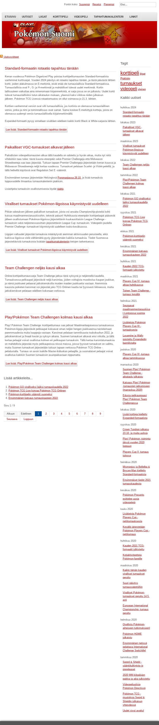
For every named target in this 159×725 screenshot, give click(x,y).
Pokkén (125, 78)
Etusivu (10, 16)
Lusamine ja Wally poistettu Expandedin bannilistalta (134, 339)
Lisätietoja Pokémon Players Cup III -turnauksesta (134, 326)
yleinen (142, 89)
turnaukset (131, 83)
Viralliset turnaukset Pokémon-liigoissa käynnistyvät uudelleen (56, 204)
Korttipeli (60, 16)
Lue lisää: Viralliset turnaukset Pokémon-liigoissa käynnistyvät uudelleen (47, 249)
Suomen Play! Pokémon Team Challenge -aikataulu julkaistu (136, 373)
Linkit (134, 16)
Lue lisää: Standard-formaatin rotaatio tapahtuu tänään (36, 129)
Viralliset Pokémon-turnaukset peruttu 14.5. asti (136, 596)
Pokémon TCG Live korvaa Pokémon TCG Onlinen (37, 390)
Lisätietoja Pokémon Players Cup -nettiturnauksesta (134, 517)
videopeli (128, 88)
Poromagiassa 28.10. (69, 177)
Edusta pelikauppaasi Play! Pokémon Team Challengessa (135, 399)
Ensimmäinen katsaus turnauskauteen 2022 (33, 398)
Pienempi (109, 4)
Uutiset (27, 16)
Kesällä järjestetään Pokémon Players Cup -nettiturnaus (136, 530)
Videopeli (81, 16)
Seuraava (12, 419)
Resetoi (96, 4)
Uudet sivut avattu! (133, 710)
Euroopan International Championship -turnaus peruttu (136, 609)
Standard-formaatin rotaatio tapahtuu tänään (42, 68)
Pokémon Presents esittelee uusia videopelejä (133, 498)
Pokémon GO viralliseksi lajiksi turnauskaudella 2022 (38, 386)
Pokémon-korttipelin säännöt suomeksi (30, 394)
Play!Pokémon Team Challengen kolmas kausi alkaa (49, 317)
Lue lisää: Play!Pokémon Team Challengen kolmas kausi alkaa (41, 363)
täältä (60, 188)
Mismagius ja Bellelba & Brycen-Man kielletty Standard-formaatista (136, 470)
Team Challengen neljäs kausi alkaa (35, 268)
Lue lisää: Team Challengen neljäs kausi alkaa (32, 299)
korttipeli (129, 73)
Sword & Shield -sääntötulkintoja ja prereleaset (133, 665)
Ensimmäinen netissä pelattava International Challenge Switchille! (135, 647)
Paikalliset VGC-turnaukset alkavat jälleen (39, 147)
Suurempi (84, 4)
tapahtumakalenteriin (57, 241)
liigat (142, 73)
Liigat (43, 16)
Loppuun (28, 419)
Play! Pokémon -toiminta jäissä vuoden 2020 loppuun (136, 442)
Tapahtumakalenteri (109, 16)
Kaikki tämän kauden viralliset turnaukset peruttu (134, 574)
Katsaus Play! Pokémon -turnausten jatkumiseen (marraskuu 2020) (136, 386)
